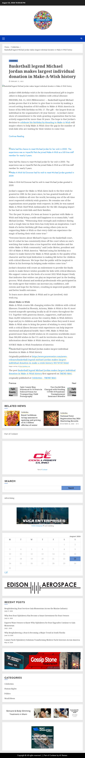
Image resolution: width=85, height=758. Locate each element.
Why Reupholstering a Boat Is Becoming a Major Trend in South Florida (34, 632)
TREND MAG (66, 373)
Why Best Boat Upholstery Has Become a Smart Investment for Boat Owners (36, 615)
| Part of (46, 755)
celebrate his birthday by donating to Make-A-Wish (45, 122)
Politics (7, 693)
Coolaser (44, 470)
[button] (3, 39)
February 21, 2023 (17, 81)
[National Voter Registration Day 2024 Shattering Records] (51, 418)
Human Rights (10, 688)
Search (9, 481)
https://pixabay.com (24, 366)
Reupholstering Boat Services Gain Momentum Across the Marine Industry (36, 608)
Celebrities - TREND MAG (44, 378)
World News (9, 698)
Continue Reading (16, 136)
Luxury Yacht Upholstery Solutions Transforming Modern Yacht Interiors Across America (42, 640)
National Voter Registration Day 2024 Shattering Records (70, 418)
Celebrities (13, 61)
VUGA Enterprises (37, 526)
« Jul (6, 572)
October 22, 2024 (68, 424)
